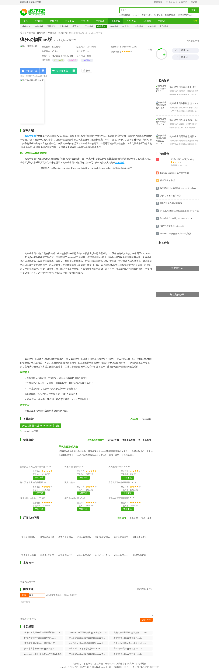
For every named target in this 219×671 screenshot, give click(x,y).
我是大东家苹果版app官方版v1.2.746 (130, 632)
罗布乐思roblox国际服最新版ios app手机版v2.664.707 (88, 643)
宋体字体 (158, 15)
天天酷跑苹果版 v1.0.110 (119, 467)
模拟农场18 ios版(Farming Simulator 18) (182, 159)
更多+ (150, 518)
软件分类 (170, 2)
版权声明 (98, 664)
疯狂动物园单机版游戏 (84, 557)
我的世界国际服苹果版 (170, 196)
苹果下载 (85, 21)
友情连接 (120, 664)
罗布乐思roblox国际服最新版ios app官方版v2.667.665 (88, 638)
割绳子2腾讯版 (139, 555)
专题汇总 (183, 2)
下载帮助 (88, 664)
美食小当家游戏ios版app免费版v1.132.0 (42, 648)
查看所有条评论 (145, 589)
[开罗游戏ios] (177, 249)
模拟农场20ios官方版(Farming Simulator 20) (178, 188)
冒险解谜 (51, 26)
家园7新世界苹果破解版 (171, 203)
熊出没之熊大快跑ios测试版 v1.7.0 (35, 467)
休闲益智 (26, 26)
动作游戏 (139, 26)
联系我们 (131, 664)
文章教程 (147, 21)
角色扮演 (151, 26)
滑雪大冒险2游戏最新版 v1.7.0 (122, 482)
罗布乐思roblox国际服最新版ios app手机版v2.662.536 (88, 654)
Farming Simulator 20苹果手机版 (174, 173)
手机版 (194, 2)
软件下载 (54, 21)
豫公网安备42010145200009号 (146, 667)
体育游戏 (76, 26)
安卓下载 (69, 21)
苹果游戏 (115, 21)
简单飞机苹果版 (167, 180)
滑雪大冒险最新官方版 (28, 557)
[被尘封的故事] (177, 275)
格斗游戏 (39, 26)
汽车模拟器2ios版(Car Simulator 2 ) (176, 218)
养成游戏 (119, 162)
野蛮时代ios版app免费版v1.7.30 (128, 638)
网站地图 (142, 664)
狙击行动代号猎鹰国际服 (47, 539)
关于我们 (77, 664)
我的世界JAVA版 (185, 15)
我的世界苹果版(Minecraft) (172, 226)
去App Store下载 (30, 431)
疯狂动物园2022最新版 (121, 557)
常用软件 (39, 21)
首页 (26, 21)
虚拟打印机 (146, 15)
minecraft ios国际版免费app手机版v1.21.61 (43, 654)
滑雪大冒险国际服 (65, 539)
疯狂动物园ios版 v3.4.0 (74, 498)
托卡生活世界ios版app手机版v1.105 (130, 643)
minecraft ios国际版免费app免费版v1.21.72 (88, 632)
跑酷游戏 (72, 60)
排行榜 (194, 21)
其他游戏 (164, 26)
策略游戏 (114, 26)
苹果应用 (100, 21)
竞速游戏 (89, 26)
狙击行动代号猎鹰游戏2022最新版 (102, 559)
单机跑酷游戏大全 (68, 446)
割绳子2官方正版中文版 (47, 557)
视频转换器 (170, 15)
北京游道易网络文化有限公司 (65, 56)
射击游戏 (126, 26)
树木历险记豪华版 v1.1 (74, 467)
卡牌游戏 (64, 26)
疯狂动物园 (58, 60)
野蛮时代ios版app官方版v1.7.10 (128, 654)
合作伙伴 (109, 664)
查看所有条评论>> (29, 619)
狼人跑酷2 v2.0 (71, 482)
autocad (136, 15)
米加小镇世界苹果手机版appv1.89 (84, 648)
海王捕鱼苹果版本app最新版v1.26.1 (40, 643)
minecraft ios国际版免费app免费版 (175, 233)
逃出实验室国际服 (102, 539)
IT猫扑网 (41, 33)
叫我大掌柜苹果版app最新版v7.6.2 (40, 638)
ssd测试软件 (124, 15)
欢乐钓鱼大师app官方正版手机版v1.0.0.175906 (43, 632)
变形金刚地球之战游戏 (65, 557)
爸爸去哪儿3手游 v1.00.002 (32, 498)
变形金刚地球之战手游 (28, 539)
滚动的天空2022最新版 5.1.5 (121, 498)
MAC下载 (131, 21)
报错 (88, 71)
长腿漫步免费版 (139, 537)
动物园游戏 (87, 60)
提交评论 (146, 619)
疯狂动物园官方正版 (121, 539)
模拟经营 (101, 26)
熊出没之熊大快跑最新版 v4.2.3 (34, 482)
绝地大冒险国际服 (84, 539)
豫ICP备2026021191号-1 (120, 667)
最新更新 (158, 2)
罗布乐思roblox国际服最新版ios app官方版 (179, 211)
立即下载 (39, 477)
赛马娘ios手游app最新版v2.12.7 (128, 648)
